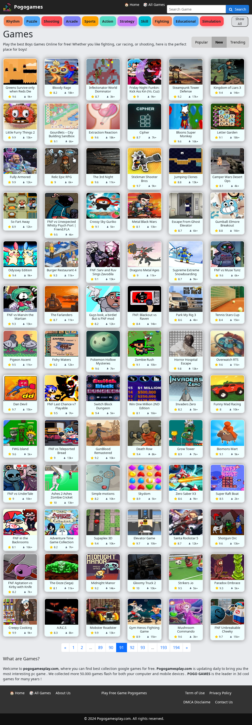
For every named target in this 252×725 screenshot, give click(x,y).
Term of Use (195, 693)
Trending (237, 42)
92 (132, 647)
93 (143, 647)
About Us (63, 693)
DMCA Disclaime (196, 702)
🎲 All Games (154, 4)
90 (111, 647)
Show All (240, 21)
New (219, 42)
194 (176, 647)
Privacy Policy (220, 693)
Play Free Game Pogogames (124, 693)
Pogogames (28, 6)
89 (100, 647)
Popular (201, 42)
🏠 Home (132, 4)
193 (163, 647)
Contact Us (224, 702)
